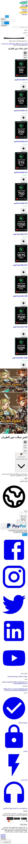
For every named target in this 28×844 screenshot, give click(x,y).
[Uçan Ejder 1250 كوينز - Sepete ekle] (26, 244)
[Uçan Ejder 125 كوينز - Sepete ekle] (26, 120)
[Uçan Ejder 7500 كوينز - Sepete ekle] (26, 337)
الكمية (25, 478)
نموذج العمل (10, 676)
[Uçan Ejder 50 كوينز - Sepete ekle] (26, 89)
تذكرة (25, 681)
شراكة (15, 676)
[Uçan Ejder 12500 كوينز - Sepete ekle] (26, 368)
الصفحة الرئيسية (23, 43)
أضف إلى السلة (23, 522)
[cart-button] (5, 19)
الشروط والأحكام (23, 688)
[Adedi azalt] (26, 480)
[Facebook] (14, 562)
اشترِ (18, 522)
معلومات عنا (24, 676)
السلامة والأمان (17, 690)
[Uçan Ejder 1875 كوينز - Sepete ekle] (26, 275)
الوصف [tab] (25, 530)
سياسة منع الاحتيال (9, 690)
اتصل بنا (19, 676)
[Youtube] (14, 671)
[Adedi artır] (21, 480)
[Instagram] (14, 589)
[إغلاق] (26, 35)
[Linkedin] (14, 644)
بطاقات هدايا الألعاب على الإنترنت (10, 43)
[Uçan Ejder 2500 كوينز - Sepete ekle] (26, 306)
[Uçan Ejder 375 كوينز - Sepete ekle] (26, 182)
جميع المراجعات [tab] (12, 530)
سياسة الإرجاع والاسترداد (17, 681)
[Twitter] (14, 617)
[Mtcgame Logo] (22, 535)
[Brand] (5, 17)
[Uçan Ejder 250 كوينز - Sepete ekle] (26, 151)
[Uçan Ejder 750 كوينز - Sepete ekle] (26, 213)
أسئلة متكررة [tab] (19, 530)
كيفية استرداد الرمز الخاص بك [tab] (20, 532)
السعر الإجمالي (23, 481)
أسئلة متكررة (16, 683)
